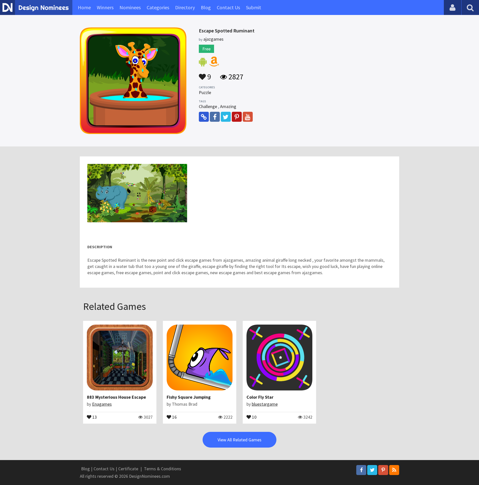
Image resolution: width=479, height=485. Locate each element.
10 (253, 416)
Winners (105, 7)
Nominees (130, 7)
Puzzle (205, 92)
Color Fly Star (259, 397)
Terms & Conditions (162, 469)
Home (84, 7)
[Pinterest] (383, 470)
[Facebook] (361, 470)
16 (174, 416)
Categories (158, 7)
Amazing (228, 106)
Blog (206, 7)
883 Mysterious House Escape (116, 397)
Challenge (208, 106)
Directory (185, 7)
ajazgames (213, 39)
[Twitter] (372, 470)
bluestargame (265, 404)
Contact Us (228, 7)
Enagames (102, 404)
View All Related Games (239, 440)
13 (94, 416)
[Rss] (394, 470)
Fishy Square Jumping (189, 397)
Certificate (128, 469)
